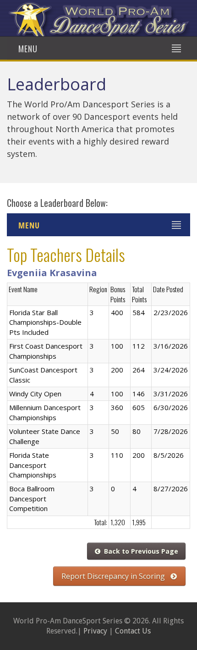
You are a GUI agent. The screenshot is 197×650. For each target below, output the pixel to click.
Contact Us (133, 631)
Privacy (95, 631)
